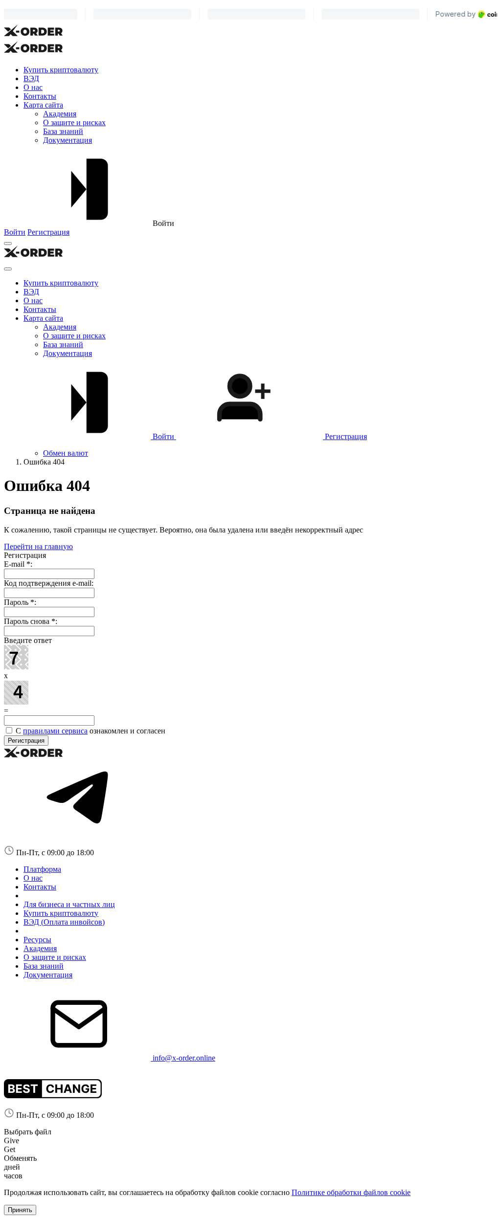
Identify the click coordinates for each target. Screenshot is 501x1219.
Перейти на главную (38, 546)
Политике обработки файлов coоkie (351, 1192)
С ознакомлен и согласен (89, 731)
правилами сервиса (55, 731)
